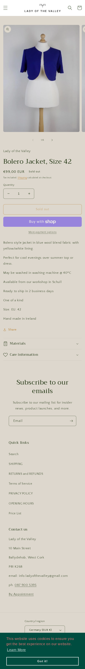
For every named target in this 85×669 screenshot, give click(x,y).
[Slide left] (33, 140)
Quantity (8, 184)
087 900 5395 (25, 585)
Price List (15, 513)
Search (14, 454)
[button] (5, 8)
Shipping (22, 178)
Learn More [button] (16, 650)
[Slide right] (52, 140)
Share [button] (12, 329)
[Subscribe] (71, 421)
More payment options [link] (43, 232)
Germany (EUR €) (40, 629)
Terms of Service (20, 483)
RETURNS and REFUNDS (26, 474)
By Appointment (21, 594)
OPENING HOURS (21, 503)
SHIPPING (16, 464)
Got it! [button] (42, 661)
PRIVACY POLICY (21, 493)
